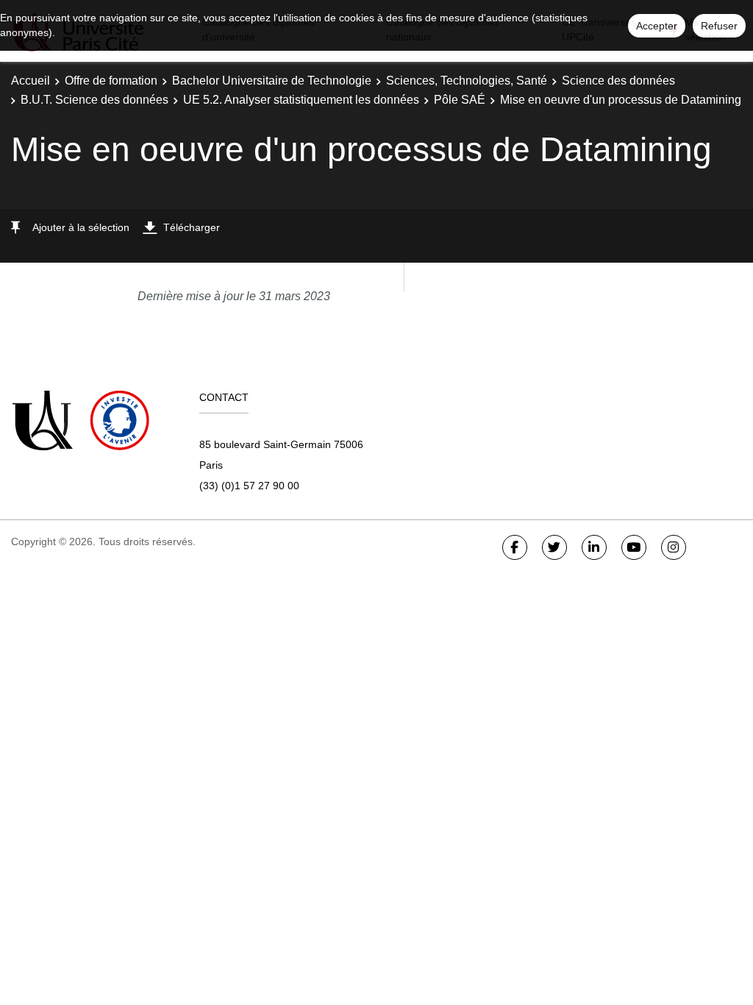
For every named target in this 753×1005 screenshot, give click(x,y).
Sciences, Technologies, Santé (466, 80)
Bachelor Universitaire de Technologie (271, 80)
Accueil (30, 80)
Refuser (719, 26)
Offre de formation (111, 80)
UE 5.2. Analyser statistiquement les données (301, 99)
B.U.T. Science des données (94, 99)
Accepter (656, 26)
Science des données (618, 80)
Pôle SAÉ (459, 99)
